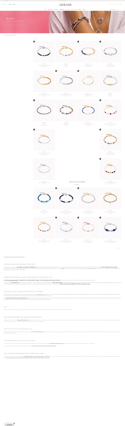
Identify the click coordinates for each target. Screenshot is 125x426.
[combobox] (116, 9)
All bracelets (14, 35)
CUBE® (62, 9)
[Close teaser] (14, 423)
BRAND (79, 9)
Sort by (35, 38)
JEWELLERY (56, 9)
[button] (9, 425)
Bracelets (10, 35)
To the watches (76, 184)
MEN (72, 9)
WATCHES (67, 9)
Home (4, 35)
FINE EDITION (50, 9)
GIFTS (75, 9)
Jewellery (7, 35)
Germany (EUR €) (13, 4)
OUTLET (83, 9)
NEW (45, 9)
